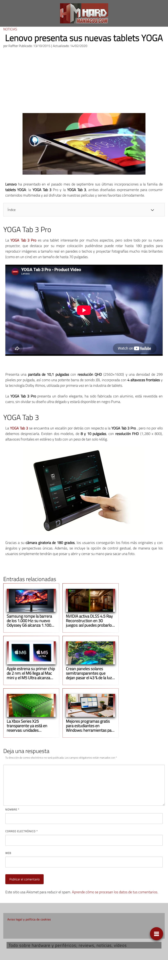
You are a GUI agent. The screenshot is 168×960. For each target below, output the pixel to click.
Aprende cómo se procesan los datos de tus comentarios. (115, 892)
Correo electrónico (21, 831)
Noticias (10, 29)
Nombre (12, 809)
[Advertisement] (84, 82)
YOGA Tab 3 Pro (23, 240)
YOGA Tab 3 (19, 428)
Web (8, 853)
